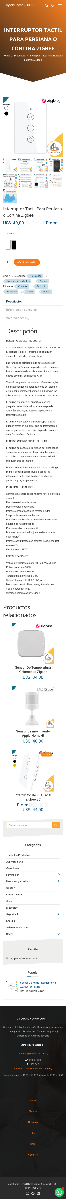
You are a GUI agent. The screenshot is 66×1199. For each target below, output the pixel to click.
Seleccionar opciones (33, 788)
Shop (33, 1144)
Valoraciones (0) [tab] (17, 318)
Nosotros (33, 1122)
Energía (10, 920)
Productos (21, 55)
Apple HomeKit (14, 861)
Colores (10, 233)
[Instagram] (27, 1193)
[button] (58, 101)
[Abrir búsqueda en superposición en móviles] (33, 825)
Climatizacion (14, 894)
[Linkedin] (38, 1193)
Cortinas (22, 286)
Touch (30, 291)
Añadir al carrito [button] (33, 661)
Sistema (33, 1111)
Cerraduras (12, 868)
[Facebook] (33, 1193)
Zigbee (43, 281)
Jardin (9, 901)
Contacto (33, 1154)
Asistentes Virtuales (17, 927)
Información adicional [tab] (21, 310)
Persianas (36, 276)
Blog (33, 1133)
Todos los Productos (18, 855)
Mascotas (12, 907)
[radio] (8, 244)
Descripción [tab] (14, 301)
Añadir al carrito (26, 262)
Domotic (41, 286)
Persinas (12, 291)
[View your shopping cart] (52, 5)
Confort (10, 888)
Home (7, 55)
